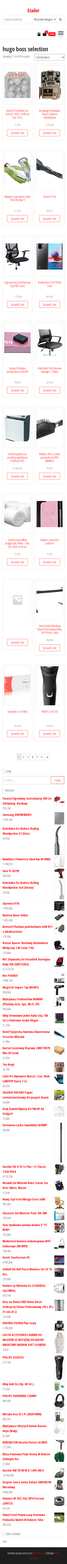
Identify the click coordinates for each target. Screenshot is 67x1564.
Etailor (33, 10)
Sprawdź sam (17, 133)
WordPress (38, 1553)
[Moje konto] (39, 34)
